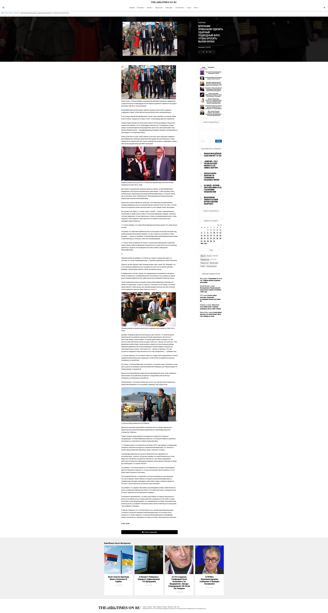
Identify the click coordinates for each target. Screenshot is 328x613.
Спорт (189, 8)
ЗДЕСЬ (184, 608)
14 (204, 236)
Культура (169, 8)
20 (201, 238)
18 (217, 236)
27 (201, 241)
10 (214, 233)
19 (220, 236)
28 (204, 241)
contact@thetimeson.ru (201, 608)
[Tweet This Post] (203, 51)
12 (220, 233)
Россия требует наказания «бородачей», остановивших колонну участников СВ (210, 298)
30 (211, 241)
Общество (158, 8)
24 (214, 238)
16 (211, 236)
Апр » (206, 243)
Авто (196, 8)
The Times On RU (8, 13)
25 (217, 238)
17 (214, 236)
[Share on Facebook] (199, 51)
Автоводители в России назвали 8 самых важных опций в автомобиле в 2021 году (210, 290)
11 (217, 233)
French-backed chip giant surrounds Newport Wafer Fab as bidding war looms (211, 314)
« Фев (201, 243)
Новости (205, 259)
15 (208, 236)
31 (214, 241)
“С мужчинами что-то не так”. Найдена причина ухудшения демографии (211, 280)
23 (211, 238)
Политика (140, 8)
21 (204, 238)
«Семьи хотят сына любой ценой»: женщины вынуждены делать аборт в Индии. (210, 307)
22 (208, 238)
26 (220, 238)
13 (201, 236)
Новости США (213, 259)
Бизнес (149, 8)
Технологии (179, 8)
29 (208, 241)
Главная (132, 8)
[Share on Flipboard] (206, 51)
